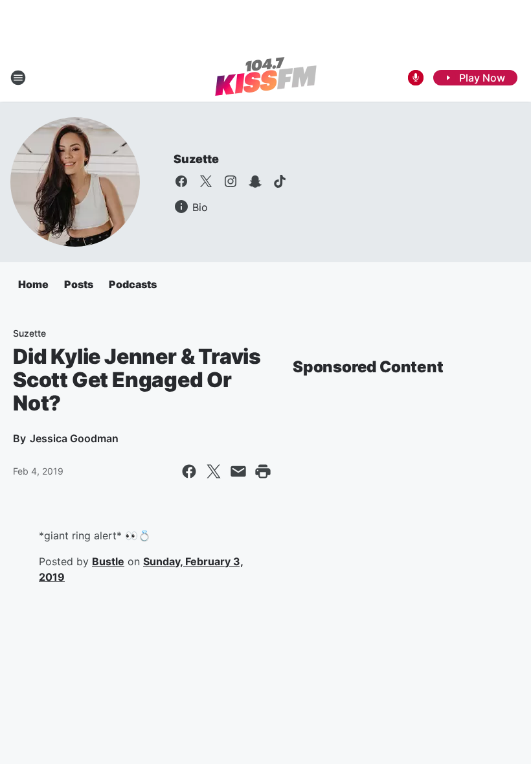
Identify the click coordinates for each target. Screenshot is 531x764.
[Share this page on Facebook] (189, 471)
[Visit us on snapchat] (255, 181)
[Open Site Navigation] (18, 77)
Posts (78, 284)
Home (33, 284)
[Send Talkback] (416, 77)
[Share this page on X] (214, 471)
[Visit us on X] (206, 181)
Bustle (108, 561)
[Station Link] (266, 77)
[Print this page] (263, 471)
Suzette (196, 159)
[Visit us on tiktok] (280, 181)
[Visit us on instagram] (230, 181)
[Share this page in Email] (238, 471)
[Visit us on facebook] (181, 181)
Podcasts (133, 284)
